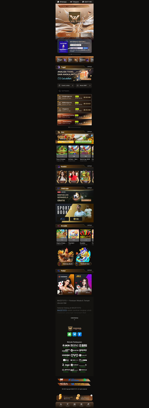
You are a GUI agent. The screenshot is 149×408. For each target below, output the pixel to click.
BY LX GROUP (85, 200)
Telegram (75, 2)
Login (86, 35)
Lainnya (89, 66)
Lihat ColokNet (85, 78)
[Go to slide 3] (71, 54)
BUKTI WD (88, 2)
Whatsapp (63, 2)
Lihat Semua (74, 318)
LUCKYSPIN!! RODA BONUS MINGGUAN (80, 6)
